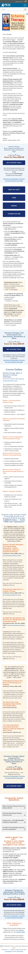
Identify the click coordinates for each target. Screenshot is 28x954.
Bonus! (14, 205)
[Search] (25, 9)
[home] (6, 5)
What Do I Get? (14, 189)
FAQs (14, 197)
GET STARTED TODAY (14, 162)
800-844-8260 (21, 932)
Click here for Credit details (10, 179)
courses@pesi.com (9, 951)
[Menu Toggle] (25, 5)
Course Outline (14, 214)
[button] (27, 14)
